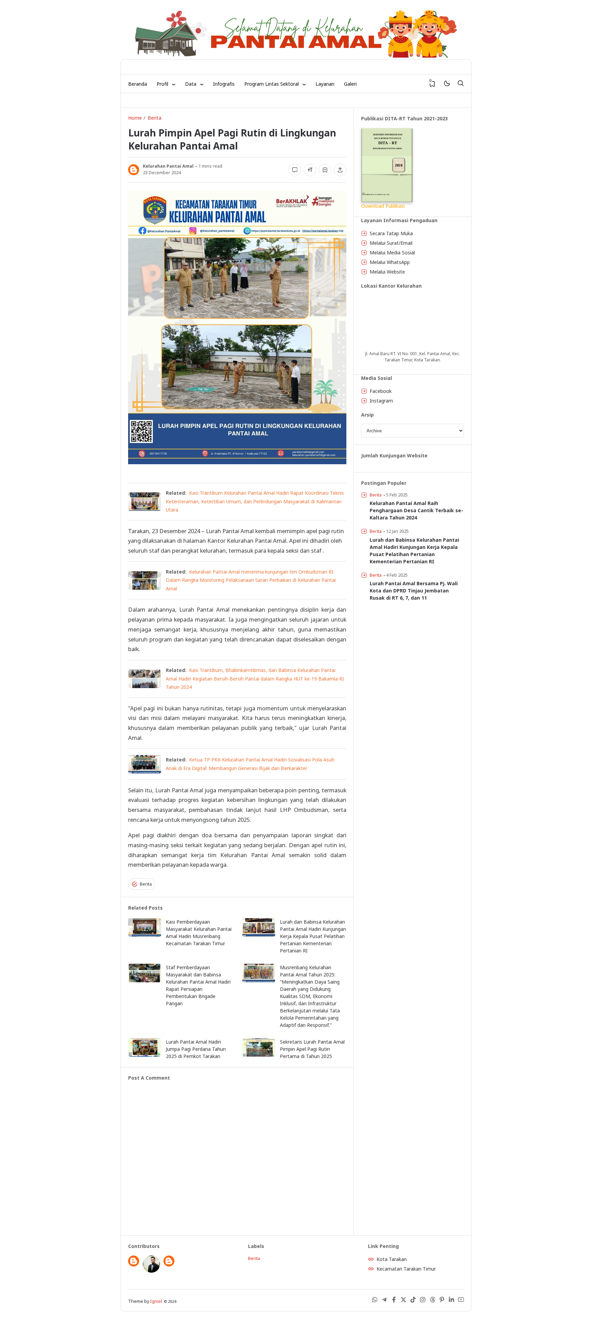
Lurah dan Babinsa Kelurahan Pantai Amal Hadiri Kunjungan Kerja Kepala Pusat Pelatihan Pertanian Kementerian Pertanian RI (313, 936)
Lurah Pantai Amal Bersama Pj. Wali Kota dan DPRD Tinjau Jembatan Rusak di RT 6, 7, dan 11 (414, 590)
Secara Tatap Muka (391, 233)
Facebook (381, 391)
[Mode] (446, 84)
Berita (146, 884)
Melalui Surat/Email (391, 243)
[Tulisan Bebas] (168, 1264)
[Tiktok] (413, 1301)
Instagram (381, 400)
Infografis (224, 84)
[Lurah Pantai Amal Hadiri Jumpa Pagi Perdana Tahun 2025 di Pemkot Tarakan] (144, 1055)
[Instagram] (423, 1301)
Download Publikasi (383, 206)
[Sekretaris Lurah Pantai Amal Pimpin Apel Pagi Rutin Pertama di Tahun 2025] (258, 1055)
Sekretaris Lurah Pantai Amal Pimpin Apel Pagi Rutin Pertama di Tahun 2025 (312, 1048)
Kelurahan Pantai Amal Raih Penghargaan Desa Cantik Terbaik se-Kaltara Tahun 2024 (416, 510)
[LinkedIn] (451, 1301)
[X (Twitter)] (403, 1301)
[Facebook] (394, 1301)
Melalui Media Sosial (392, 252)
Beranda (137, 84)
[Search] (460, 83)
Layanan (325, 84)
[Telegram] (384, 1301)
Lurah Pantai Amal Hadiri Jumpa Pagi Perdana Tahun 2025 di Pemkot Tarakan (196, 1048)
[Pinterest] (442, 1301)
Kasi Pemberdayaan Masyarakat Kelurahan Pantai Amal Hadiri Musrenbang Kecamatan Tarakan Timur (199, 932)
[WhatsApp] (375, 1301)
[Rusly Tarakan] (151, 1271)
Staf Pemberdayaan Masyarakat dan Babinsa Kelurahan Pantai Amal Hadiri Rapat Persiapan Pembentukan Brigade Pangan (198, 985)
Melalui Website (387, 271)
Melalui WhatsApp (390, 262)
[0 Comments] (294, 170)
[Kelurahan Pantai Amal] (133, 1264)
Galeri (350, 84)
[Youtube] (461, 1301)
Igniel (156, 1301)
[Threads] (432, 1301)
